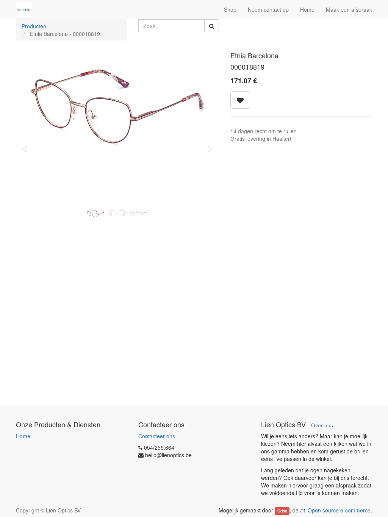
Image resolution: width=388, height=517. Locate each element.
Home (23, 436)
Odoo (282, 511)
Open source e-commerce (339, 510)
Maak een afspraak (349, 9)
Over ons (322, 425)
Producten (34, 26)
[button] (27, 144)
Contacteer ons (156, 436)
